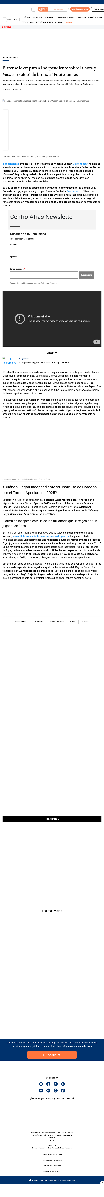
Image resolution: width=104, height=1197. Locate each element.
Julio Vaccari (80, 163)
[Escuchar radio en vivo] (58, 9)
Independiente (11, 163)
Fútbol (73, 622)
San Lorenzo (74, 191)
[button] (5, 113)
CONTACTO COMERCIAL (52, 1166)
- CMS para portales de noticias (54, 1180)
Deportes (81, 17)
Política (26, 17)
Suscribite (52, 1055)
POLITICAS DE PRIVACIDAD (52, 1160)
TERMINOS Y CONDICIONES (52, 1155)
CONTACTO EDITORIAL (52, 1171)
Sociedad (49, 17)
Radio (69, 22)
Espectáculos (95, 17)
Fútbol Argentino (57, 622)
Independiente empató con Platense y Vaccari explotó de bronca (31, 157)
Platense (85, 622)
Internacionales (65, 17)
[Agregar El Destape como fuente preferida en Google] (52, 94)
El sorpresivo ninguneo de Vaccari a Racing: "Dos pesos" (44, 362)
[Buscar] (34, 9)
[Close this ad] (102, 1182)
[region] (52, 47)
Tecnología (28, 22)
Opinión (59, 22)
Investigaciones (44, 22)
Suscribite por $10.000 (80, 9)
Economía (37, 17)
